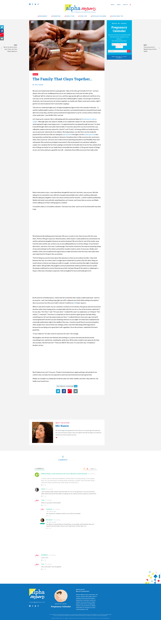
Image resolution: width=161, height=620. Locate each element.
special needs (67, 134)
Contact (125, 4)
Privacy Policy (93, 618)
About (113, 4)
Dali (75, 303)
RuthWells (44, 555)
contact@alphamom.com (37, 602)
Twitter (2, 27)
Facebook (2, 31)
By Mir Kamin (38, 84)
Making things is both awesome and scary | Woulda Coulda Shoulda (64, 473)
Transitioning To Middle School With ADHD (150, 49)
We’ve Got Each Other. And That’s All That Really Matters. (10, 49)
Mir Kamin (49, 520)
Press (118, 4)
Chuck (43, 489)
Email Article (2, 38)
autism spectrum (89, 134)
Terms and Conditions (81, 618)
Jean (54, 511)
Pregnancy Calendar (61, 606)
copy (76, 386)
